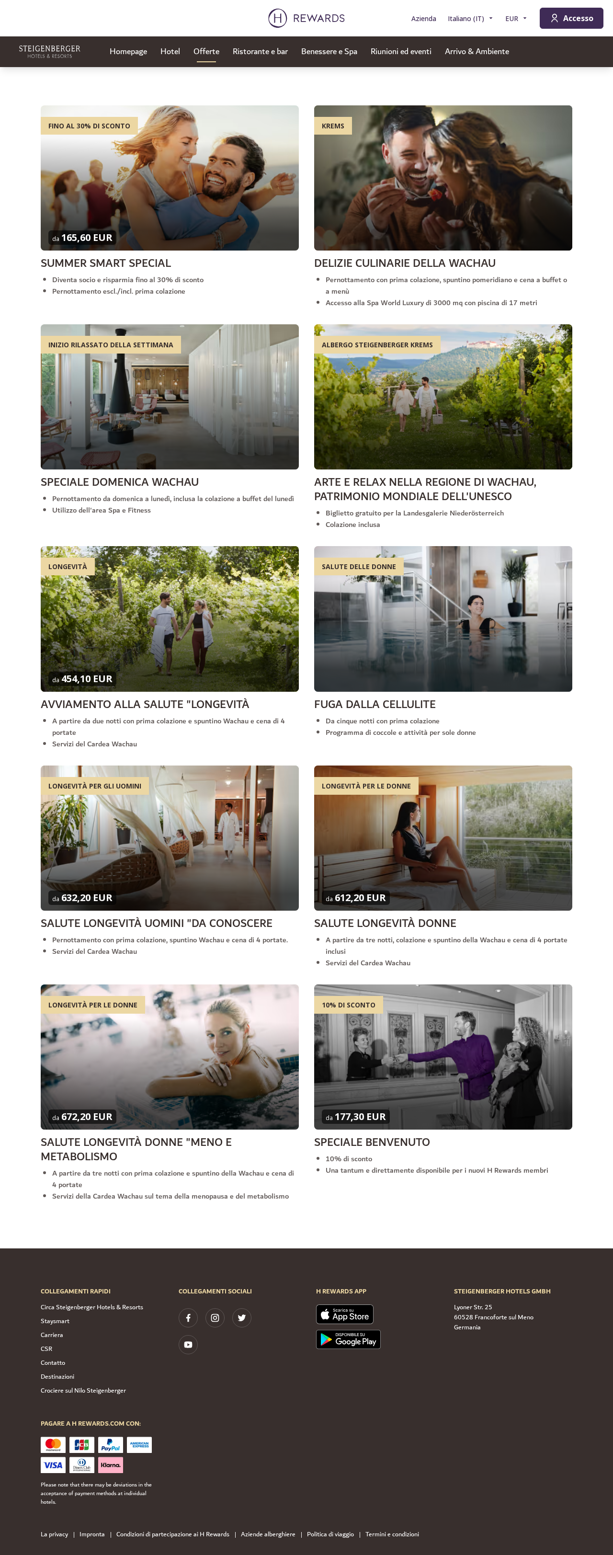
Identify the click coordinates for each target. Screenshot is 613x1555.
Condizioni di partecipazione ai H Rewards (172, 1535)
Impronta (92, 1535)
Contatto (53, 1363)
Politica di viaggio (330, 1535)
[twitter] (241, 1317)
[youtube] (188, 1344)
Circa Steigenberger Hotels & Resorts (92, 1307)
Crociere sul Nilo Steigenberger (83, 1390)
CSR (46, 1349)
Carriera (52, 1335)
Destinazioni (57, 1377)
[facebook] (188, 1317)
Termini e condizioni (392, 1535)
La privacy (54, 1535)
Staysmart (55, 1321)
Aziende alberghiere (268, 1535)
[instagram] (215, 1317)
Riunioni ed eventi (401, 52)
